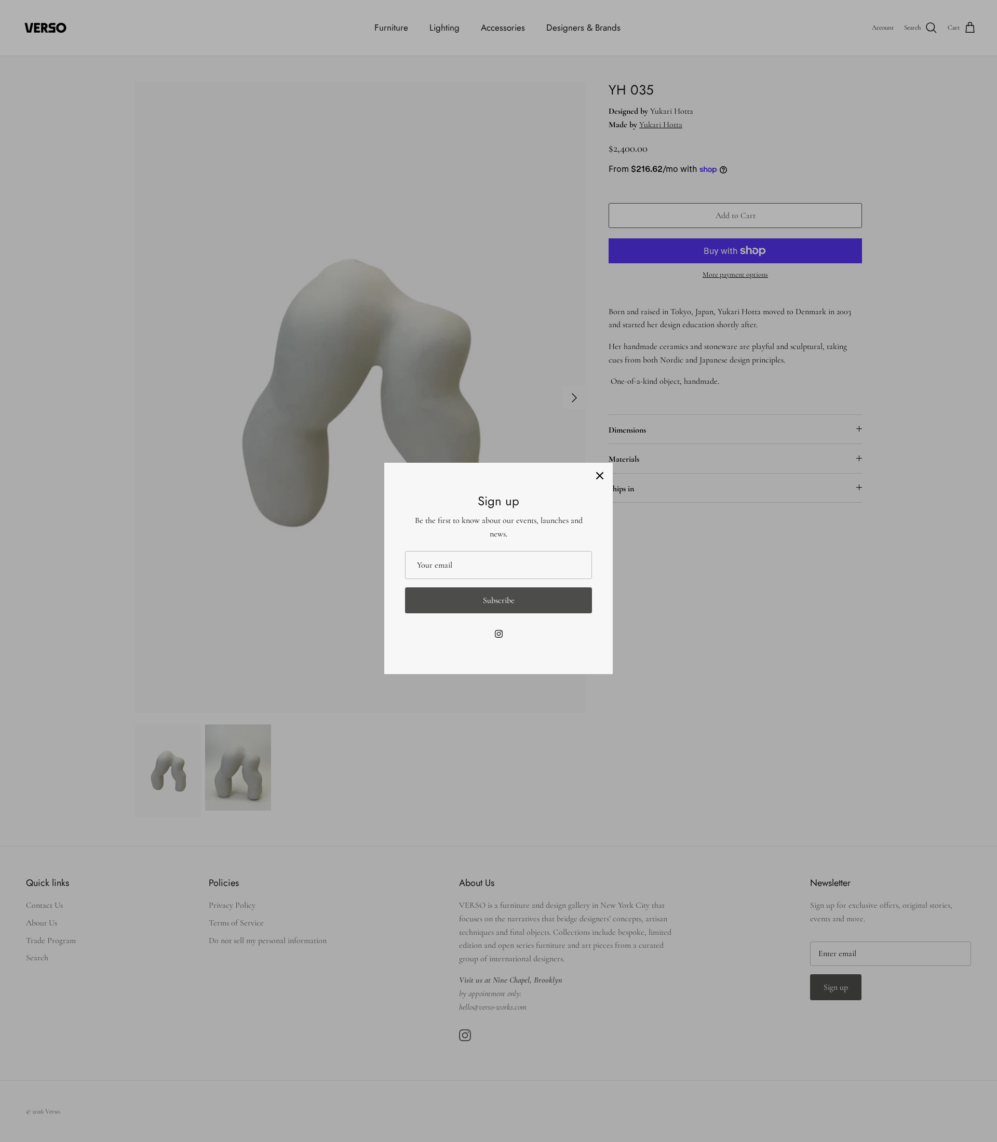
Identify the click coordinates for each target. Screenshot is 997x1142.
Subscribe (499, 600)
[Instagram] (499, 634)
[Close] (599, 475)
